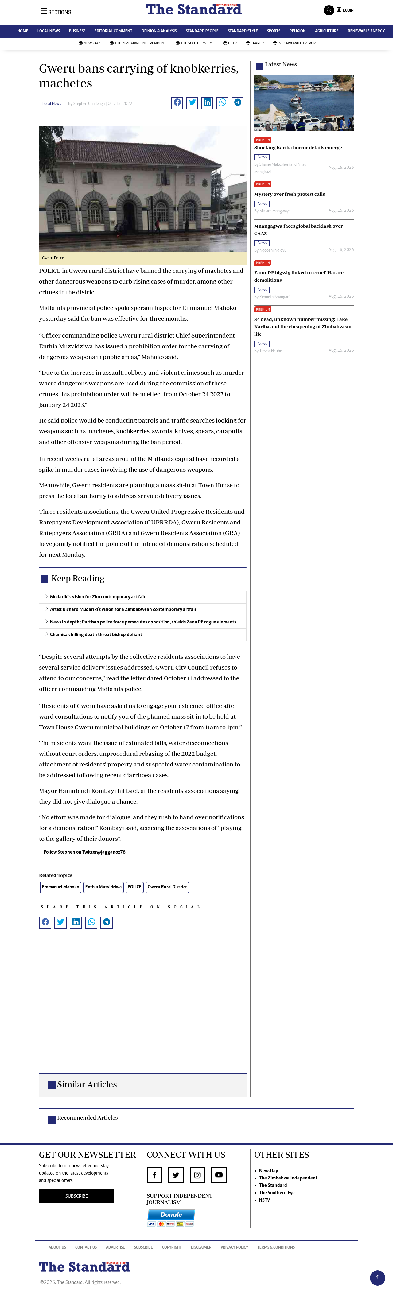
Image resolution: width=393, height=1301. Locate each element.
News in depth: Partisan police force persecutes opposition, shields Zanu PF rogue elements (143, 622)
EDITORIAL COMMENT (113, 31)
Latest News (281, 64)
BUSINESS (77, 31)
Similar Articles (87, 1084)
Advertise (115, 1248)
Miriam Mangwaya (274, 211)
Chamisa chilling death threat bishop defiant (96, 634)
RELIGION (298, 31)
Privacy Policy (234, 1248)
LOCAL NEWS (48, 31)
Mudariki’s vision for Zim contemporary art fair (98, 597)
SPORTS (273, 31)
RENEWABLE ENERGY (366, 31)
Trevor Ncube (270, 351)
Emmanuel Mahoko (60, 887)
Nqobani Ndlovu (272, 251)
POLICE (135, 887)
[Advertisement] (143, 1011)
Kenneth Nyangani (274, 297)
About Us (57, 1248)
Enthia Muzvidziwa (103, 887)
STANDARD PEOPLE (202, 31)
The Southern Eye (197, 44)
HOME (23, 31)
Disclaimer (201, 1248)
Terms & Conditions (276, 1248)
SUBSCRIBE (76, 1196)
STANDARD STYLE (243, 31)
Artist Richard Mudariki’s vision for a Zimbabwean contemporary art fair (123, 609)
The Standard (273, 1185)
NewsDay (92, 44)
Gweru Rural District (167, 887)
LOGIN (347, 10)
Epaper (257, 44)
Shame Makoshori (274, 165)
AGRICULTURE (327, 31)
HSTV (232, 44)
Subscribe (143, 1248)
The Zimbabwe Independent (140, 44)
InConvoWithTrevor (297, 44)
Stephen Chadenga (89, 104)
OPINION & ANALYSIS (159, 31)
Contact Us (86, 1248)
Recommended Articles (87, 1117)
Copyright (172, 1248)
